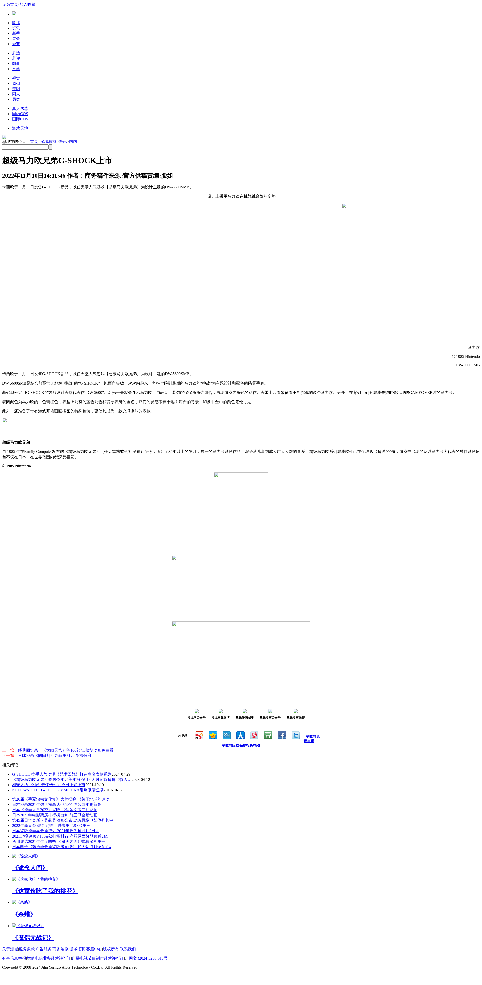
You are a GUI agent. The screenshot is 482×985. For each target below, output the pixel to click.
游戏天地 (20, 128)
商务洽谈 (60, 949)
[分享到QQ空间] (212, 734)
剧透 (16, 53)
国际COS (20, 119)
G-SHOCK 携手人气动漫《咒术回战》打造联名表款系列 (62, 774)
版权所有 (111, 949)
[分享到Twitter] (295, 734)
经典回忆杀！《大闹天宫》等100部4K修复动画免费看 (65, 750)
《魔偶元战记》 (33, 937)
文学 (16, 69)
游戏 (16, 44)
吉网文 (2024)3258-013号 (146, 958)
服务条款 (27, 949)
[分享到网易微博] (254, 734)
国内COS (20, 114)
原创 (16, 83)
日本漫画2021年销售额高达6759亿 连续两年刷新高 (56, 804)
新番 (16, 33)
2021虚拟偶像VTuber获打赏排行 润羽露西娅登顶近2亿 (60, 836)
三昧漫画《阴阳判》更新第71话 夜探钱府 (54, 755)
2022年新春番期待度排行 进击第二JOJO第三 (51, 825)
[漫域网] (14, 14)
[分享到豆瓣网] (267, 734)
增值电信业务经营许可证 (49, 958)
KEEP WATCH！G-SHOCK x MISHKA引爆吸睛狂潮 (58, 790)
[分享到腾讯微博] (226, 734)
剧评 (16, 58)
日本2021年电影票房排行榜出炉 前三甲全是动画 (54, 815)
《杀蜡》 (24, 914)
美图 (16, 89)
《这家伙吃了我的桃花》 (45, 891)
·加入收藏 (26, 4)
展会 (16, 38)
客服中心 (94, 949)
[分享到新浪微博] (198, 734)
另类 (16, 99)
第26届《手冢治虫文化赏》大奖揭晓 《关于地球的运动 (60, 799)
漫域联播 (48, 141)
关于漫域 (10, 949)
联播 (16, 23)
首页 (34, 141)
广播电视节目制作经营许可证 (98, 958)
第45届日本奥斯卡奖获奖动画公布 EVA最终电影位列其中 (62, 820)
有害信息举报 (14, 958)
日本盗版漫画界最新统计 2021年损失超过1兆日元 (55, 831)
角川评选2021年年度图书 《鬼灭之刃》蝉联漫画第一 (58, 841)
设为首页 (10, 4)
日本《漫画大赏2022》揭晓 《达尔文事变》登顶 (54, 810)
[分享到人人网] (240, 734)
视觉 (16, 78)
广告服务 (44, 949)
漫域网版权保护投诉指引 (241, 745)
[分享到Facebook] (281, 734)
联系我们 (128, 949)
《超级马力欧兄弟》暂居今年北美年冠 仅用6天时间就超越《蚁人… (72, 779)
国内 (73, 141)
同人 (16, 94)
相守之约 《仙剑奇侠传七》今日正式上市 (48, 785)
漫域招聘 (77, 949)
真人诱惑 (20, 108)
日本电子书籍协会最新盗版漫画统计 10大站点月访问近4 (61, 847)
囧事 (16, 63)
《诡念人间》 (30, 868)
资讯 (16, 28)
